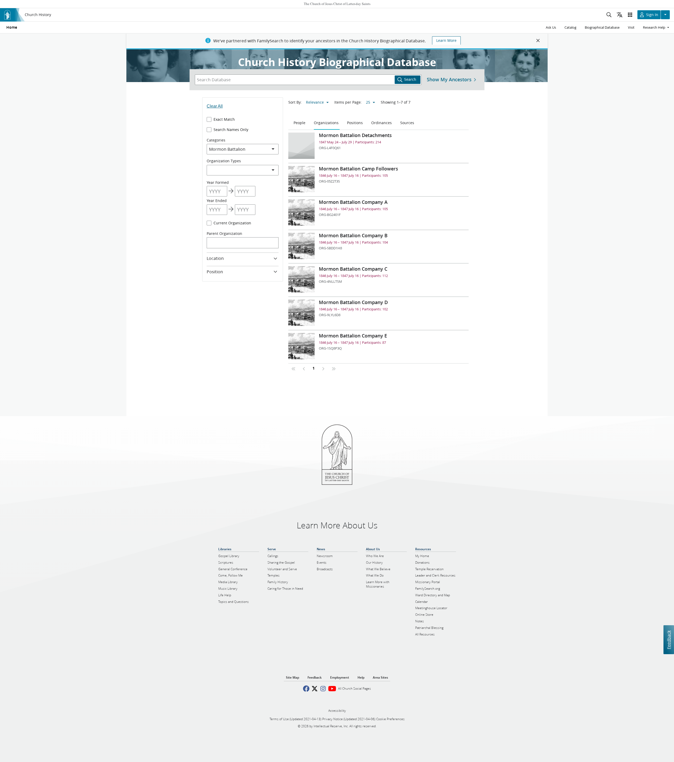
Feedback (669, 639)
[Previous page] (304, 369)
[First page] (293, 369)
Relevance (315, 102)
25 (368, 102)
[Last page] (333, 369)
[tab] (300, 123)
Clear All (215, 106)
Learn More (446, 40)
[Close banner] (538, 40)
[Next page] (323, 369)
